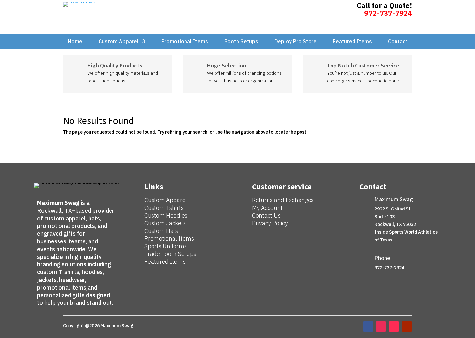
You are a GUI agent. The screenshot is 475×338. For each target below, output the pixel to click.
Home (75, 42)
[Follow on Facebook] (368, 326)
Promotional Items (184, 42)
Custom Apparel (119, 42)
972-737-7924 (388, 13)
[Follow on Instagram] (381, 326)
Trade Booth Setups (170, 254)
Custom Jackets (165, 223)
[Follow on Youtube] (407, 326)
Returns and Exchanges (283, 200)
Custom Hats (161, 231)
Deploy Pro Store (295, 42)
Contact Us (266, 215)
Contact (397, 42)
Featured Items (352, 42)
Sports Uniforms (165, 246)
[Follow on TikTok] (394, 326)
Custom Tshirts (164, 207)
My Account (267, 207)
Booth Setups (241, 42)
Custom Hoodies (165, 215)
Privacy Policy (270, 223)
